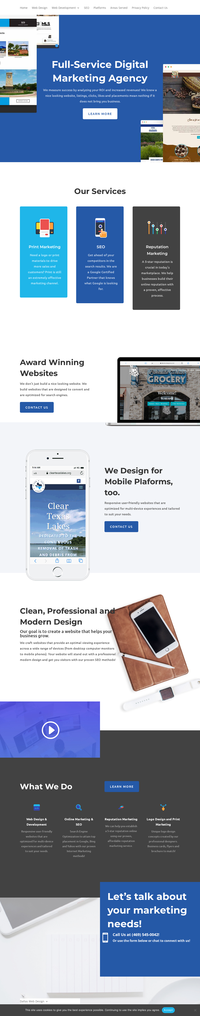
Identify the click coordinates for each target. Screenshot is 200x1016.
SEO (86, 8)
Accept (168, 1010)
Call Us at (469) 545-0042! (136, 934)
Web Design (39, 8)
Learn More (100, 113)
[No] (195, 1010)
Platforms (100, 8)
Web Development (64, 8)
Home (24, 8)
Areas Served (119, 8)
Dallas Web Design (32, 1001)
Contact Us (161, 8)
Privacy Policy (140, 8)
